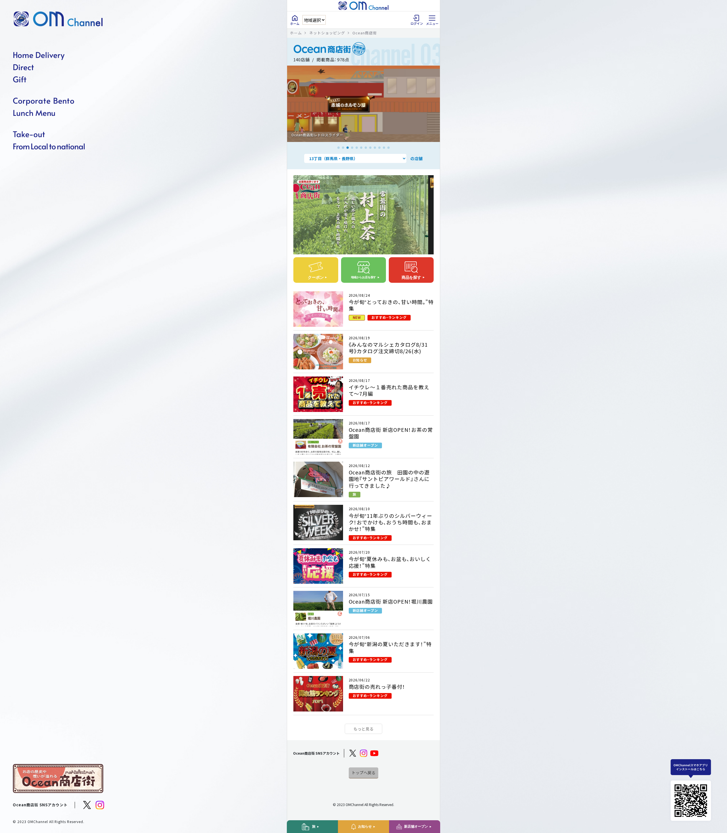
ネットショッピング (327, 33)
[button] (338, 147)
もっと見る (363, 729)
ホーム (296, 33)
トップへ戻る (363, 772)
